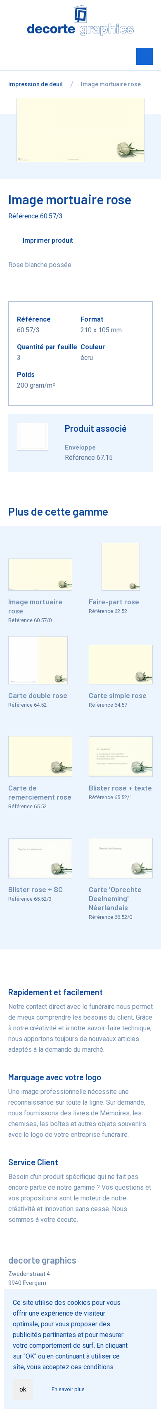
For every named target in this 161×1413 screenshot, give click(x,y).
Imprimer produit (47, 240)
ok (22, 1389)
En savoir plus (68, 1389)
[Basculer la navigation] (144, 56)
